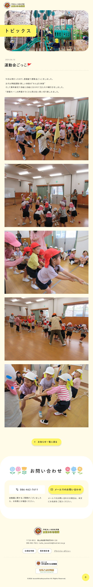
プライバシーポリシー (62, 551)
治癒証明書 (29, 551)
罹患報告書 (44, 551)
